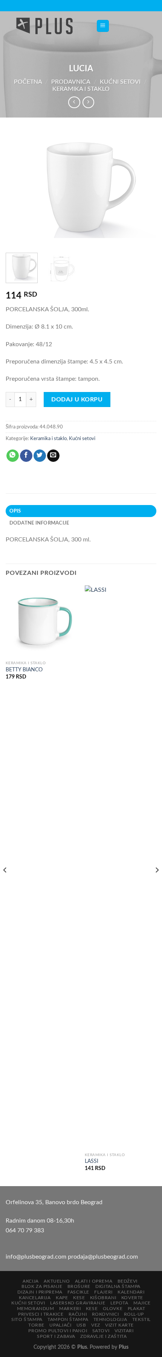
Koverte (132, 1297)
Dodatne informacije (39, 523)
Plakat (136, 1308)
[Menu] (103, 26)
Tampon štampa (67, 1319)
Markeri (70, 1308)
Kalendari (131, 1292)
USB (81, 1325)
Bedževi (128, 1281)
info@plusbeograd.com (37, 1257)
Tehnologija (110, 1319)
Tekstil (141, 1319)
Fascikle (78, 1292)
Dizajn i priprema (39, 1292)
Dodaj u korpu (76, 400)
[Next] (144, 189)
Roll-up (134, 1314)
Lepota (119, 1303)
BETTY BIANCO (24, 669)
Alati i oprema (94, 1281)
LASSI (91, 1161)
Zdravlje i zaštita (103, 1336)
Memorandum (35, 1308)
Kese (79, 1297)
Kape (62, 1297)
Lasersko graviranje (77, 1303)
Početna (28, 82)
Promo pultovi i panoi (57, 1330)
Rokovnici (105, 1314)
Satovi (101, 1330)
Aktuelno (57, 1281)
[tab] (81, 511)
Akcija (31, 1281)
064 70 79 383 (25, 1230)
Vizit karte (119, 1325)
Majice (142, 1303)
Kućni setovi (120, 82)
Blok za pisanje (41, 1286)
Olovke (113, 1308)
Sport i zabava (56, 1336)
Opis (15, 511)
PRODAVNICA (70, 82)
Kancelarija (35, 1297)
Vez (95, 1325)
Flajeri (103, 1292)
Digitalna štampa (118, 1286)
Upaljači (60, 1325)
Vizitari (124, 1330)
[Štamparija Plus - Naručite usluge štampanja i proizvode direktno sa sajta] (45, 26)
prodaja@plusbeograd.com (103, 1257)
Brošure (78, 1286)
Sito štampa (27, 1319)
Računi (78, 1314)
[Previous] (18, 189)
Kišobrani (103, 1297)
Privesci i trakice (40, 1314)
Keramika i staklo (81, 89)
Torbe (36, 1325)
